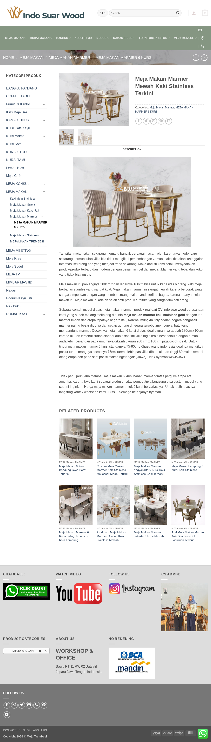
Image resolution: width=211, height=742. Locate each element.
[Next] (122, 99)
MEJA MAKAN (14, 38)
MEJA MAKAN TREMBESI (27, 241)
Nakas (11, 290)
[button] (194, 13)
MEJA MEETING (18, 250)
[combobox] (26, 651)
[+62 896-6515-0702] (203, 46)
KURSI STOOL (17, 152)
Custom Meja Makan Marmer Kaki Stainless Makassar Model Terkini (112, 469)
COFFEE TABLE (18, 96)
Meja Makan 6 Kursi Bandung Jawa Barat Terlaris (72, 469)
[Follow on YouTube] (7, 714)
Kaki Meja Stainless (22, 198)
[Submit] (177, 12)
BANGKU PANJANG (21, 88)
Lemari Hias (15, 168)
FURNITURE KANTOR (153, 38)
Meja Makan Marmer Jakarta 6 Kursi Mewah (149, 534)
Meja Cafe (13, 176)
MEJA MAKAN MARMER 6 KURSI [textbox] (26, 651)
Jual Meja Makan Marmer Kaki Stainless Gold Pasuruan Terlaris (188, 536)
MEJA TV (13, 274)
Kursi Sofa (13, 144)
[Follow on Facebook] (7, 705)
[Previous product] (204, 57)
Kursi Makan (15, 136)
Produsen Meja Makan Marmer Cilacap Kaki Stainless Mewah (111, 536)
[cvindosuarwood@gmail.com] (200, 30)
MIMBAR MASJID (19, 282)
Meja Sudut (14, 266)
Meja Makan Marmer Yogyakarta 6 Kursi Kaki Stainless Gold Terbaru (149, 469)
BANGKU (62, 38)
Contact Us (11, 730)
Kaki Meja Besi (17, 112)
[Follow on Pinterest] (44, 705)
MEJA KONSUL (184, 38)
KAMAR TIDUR (122, 38)
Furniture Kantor (18, 104)
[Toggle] (44, 104)
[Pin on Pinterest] (161, 121)
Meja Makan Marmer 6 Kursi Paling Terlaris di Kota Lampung (74, 536)
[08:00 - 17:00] (203, 38)
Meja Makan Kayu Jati (24, 210)
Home (8, 57)
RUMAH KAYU (17, 314)
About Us (40, 730)
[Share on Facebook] (138, 121)
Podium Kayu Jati (19, 298)
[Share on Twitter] (146, 121)
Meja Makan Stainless (24, 235)
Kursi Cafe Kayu (18, 128)
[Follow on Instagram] (14, 705)
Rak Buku (13, 306)
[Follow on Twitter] (21, 705)
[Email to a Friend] (153, 121)
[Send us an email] (29, 705)
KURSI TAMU (83, 38)
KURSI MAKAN (40, 38)
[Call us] (36, 705)
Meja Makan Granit (22, 204)
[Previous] (65, 99)
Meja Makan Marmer (69, 57)
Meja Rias (13, 258)
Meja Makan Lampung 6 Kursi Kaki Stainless (187, 468)
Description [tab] (132, 149)
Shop (26, 730)
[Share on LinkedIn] (168, 121)
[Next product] (196, 57)
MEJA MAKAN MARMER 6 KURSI (124, 57)
